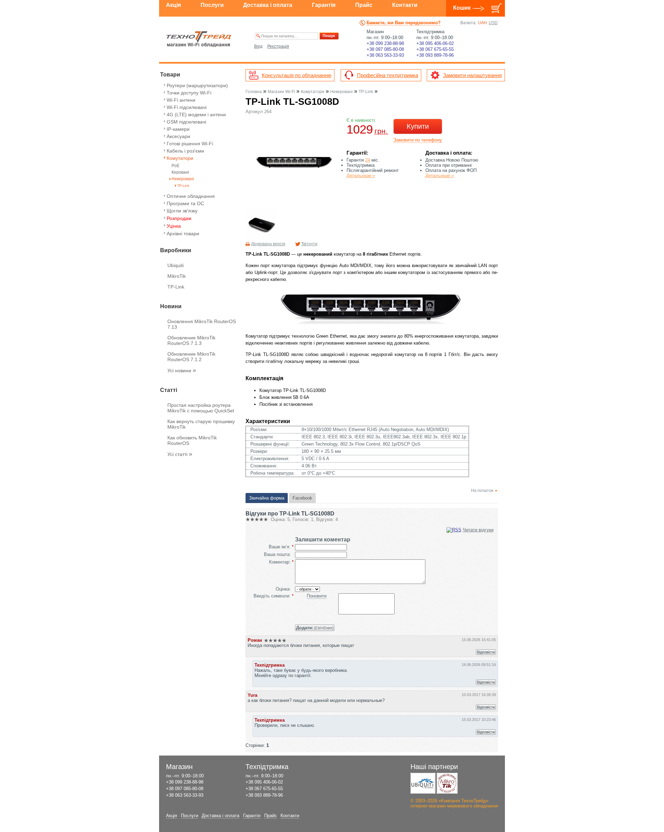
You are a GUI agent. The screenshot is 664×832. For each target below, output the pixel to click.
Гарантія (323, 5)
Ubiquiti (175, 265)
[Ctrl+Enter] (314, 627)
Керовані (180, 172)
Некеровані (183, 179)
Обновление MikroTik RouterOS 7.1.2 (191, 356)
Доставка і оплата (267, 5)
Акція (173, 5)
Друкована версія (268, 243)
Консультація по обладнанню (296, 75)
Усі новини (181, 370)
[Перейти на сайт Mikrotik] (447, 783)
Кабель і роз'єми (185, 151)
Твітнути (309, 243)
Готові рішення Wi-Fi (190, 143)
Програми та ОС (185, 203)
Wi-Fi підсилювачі (186, 107)
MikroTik (176, 276)
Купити (418, 126)
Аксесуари (178, 136)
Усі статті (179, 454)
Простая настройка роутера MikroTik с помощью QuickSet (200, 407)
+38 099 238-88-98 (385, 43)
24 (367, 160)
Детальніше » (361, 175)
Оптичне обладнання (191, 196)
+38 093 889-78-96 (435, 55)
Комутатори (180, 158)
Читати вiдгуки (478, 529)
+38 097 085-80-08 (385, 49)
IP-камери (178, 129)
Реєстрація (278, 46)
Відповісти (486, 652)
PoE (175, 166)
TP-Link (183, 186)
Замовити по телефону (418, 140)
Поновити (316, 595)
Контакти (404, 5)
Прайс (363, 5)
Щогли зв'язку (182, 210)
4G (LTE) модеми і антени (196, 114)
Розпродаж (179, 218)
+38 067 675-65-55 (435, 49)
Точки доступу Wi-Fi (189, 92)
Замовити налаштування (472, 75)
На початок (482, 490)
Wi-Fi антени (181, 100)
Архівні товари (183, 233)
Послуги (212, 5)
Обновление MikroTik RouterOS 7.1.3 (191, 340)
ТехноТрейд (199, 39)
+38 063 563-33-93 (385, 55)
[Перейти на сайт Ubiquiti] (423, 783)
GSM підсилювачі (186, 122)
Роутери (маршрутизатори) (197, 85)
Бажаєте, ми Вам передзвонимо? (404, 22)
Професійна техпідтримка (387, 75)
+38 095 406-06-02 (435, 43)
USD (493, 22)
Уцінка (174, 226)
